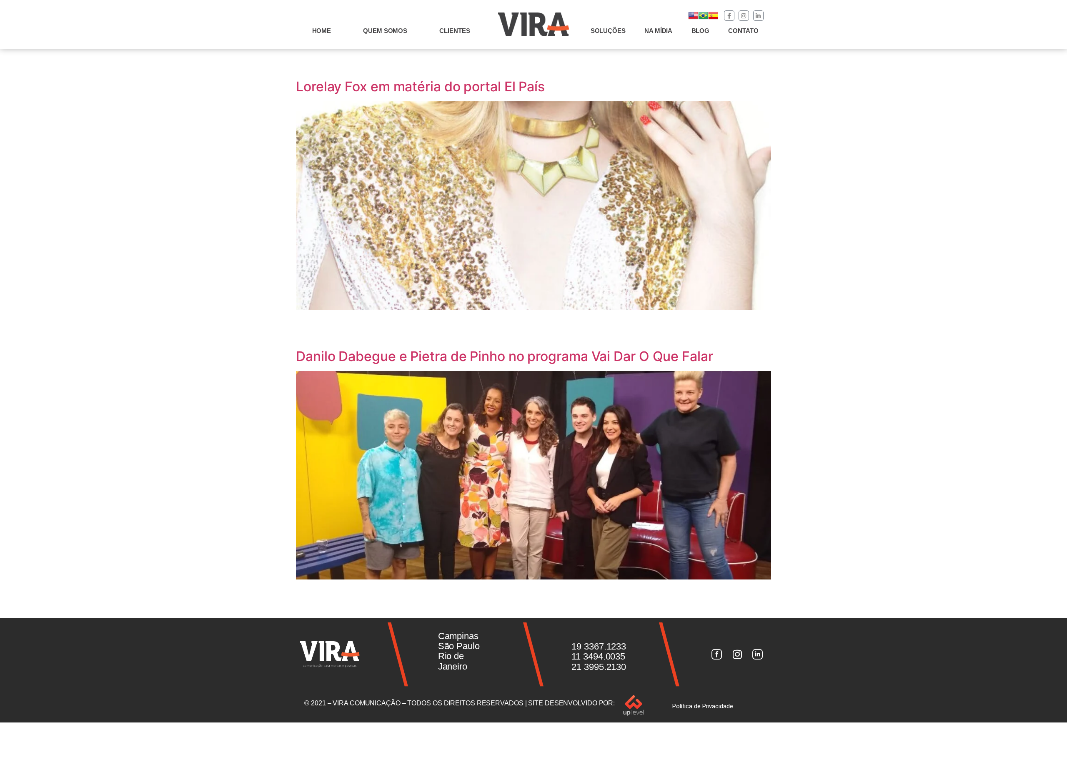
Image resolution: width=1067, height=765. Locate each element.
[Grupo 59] (757, 654)
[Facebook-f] (729, 15)
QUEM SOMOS (385, 30)
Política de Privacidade (702, 706)
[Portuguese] (703, 18)
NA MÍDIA (658, 30)
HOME (321, 30)
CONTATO (743, 30)
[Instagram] (744, 15)
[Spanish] (713, 18)
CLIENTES (454, 30)
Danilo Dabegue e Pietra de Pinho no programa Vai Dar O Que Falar (504, 356)
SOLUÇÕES (608, 30)
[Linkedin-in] (758, 15)
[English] (693, 18)
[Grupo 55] (716, 654)
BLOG (700, 30)
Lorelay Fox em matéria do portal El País (420, 86)
